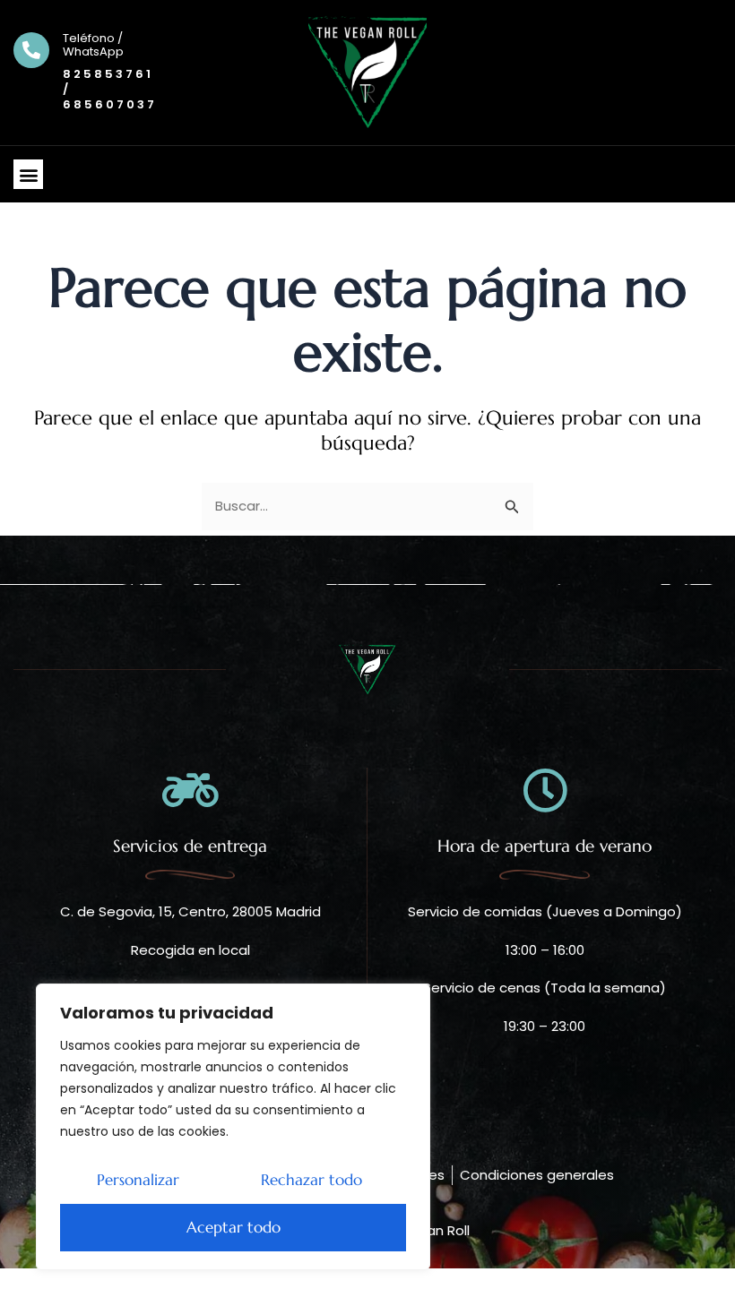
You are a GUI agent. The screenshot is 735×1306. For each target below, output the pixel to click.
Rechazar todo (311, 1180)
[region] (233, 1127)
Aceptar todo (233, 1227)
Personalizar (138, 1180)
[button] (28, 174)
